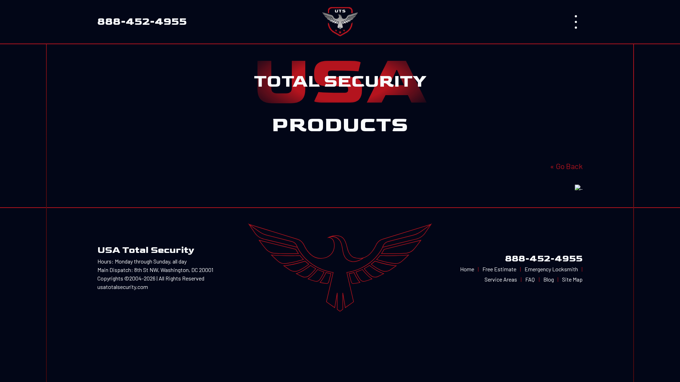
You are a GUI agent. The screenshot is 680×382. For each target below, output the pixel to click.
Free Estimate (499, 269)
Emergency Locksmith (551, 269)
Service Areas (500, 279)
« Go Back (566, 165)
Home (467, 269)
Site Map (572, 279)
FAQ (530, 279)
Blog (548, 279)
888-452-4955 (544, 258)
